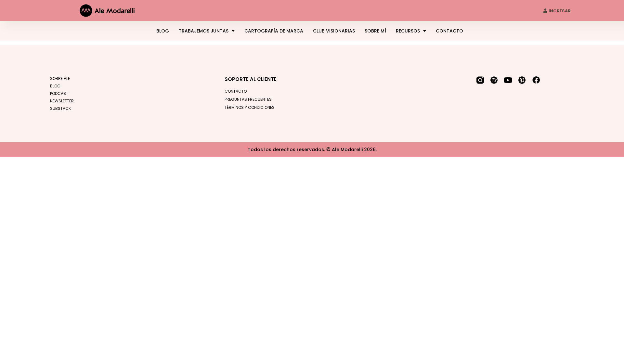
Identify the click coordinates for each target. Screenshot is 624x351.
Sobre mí (375, 31)
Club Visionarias (334, 31)
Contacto (449, 31)
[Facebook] (536, 80)
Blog (162, 31)
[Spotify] (494, 80)
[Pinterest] (522, 80)
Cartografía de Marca (273, 31)
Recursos (408, 31)
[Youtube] (508, 80)
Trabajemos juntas (203, 31)
